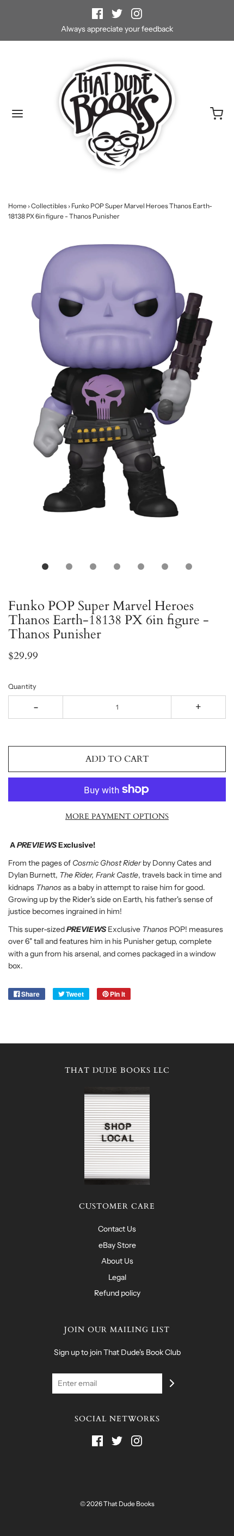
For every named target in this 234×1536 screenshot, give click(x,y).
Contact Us (117, 1229)
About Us (117, 1261)
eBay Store (117, 1245)
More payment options (117, 816)
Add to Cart (117, 759)
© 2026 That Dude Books (117, 1504)
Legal (117, 1277)
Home (17, 206)
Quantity (22, 686)
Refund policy (117, 1293)
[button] (117, 393)
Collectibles (49, 206)
